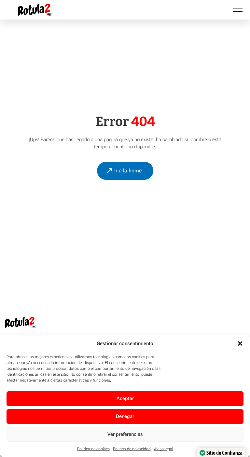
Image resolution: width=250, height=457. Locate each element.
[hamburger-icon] (237, 10)
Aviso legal (163, 449)
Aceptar (125, 398)
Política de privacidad (132, 449)
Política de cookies (93, 449)
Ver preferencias (125, 434)
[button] (240, 343)
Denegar (125, 416)
